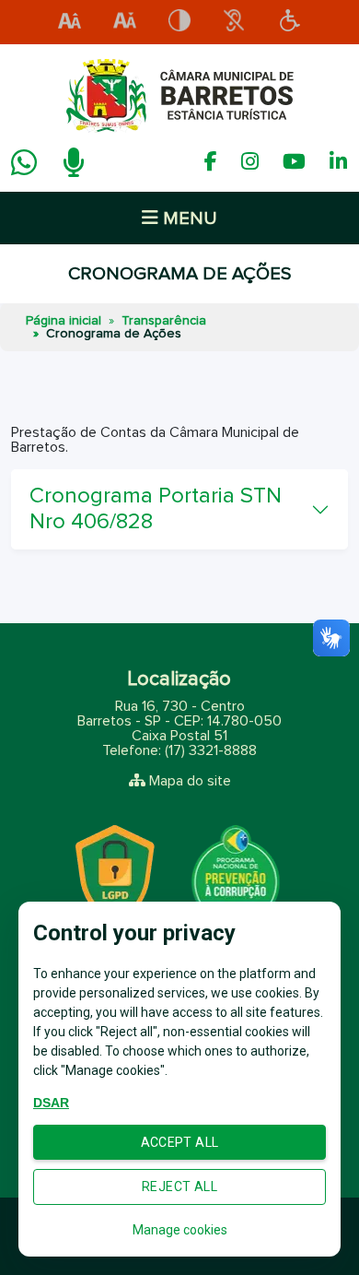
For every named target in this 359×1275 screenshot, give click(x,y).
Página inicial (63, 320)
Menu (187, 218)
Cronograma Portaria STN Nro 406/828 (155, 509)
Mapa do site (190, 780)
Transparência (164, 320)
